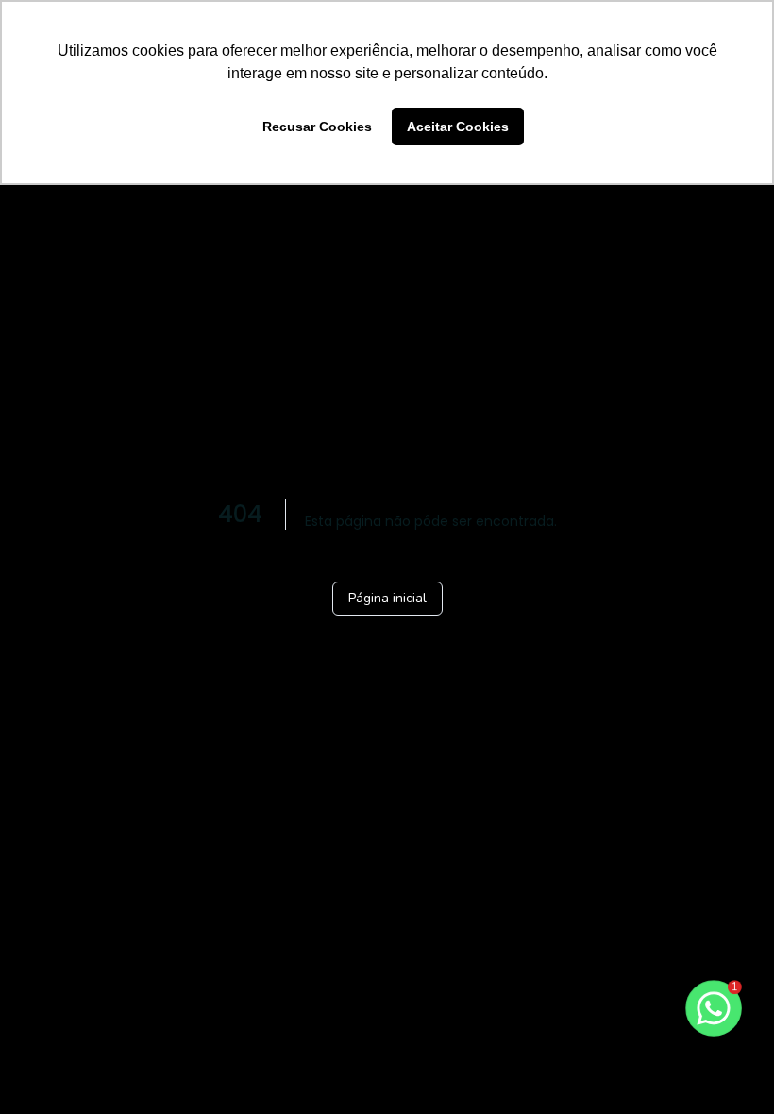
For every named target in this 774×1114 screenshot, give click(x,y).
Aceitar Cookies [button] (458, 126)
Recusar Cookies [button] (317, 126)
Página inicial (387, 598)
